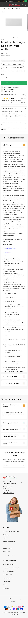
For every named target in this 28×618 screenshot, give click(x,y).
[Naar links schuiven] (10, 37)
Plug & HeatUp (6, 588)
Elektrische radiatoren (8, 571)
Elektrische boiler (7, 574)
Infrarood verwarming (8, 564)
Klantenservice (7, 534)
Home (2, 8)
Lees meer (23, 102)
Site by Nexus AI (15, 614)
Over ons (5, 538)
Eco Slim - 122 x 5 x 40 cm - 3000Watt (14, 71)
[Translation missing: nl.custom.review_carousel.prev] (23, 95)
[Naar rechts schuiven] (17, 37)
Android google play (10, 248)
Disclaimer (5, 545)
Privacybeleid (6, 551)
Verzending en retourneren (10, 555)
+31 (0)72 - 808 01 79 (8, 493)
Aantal (2, 74)
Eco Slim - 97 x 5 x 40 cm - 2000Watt (13, 67)
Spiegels (5, 584)
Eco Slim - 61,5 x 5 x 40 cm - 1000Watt (13, 61)
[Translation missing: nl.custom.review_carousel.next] (26, 95)
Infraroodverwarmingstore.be (12, 612)
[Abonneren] (23, 465)
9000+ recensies (9, 1)
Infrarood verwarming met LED (11, 568)
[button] (2, 4)
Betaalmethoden (7, 548)
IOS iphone (7, 252)
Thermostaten (6, 581)
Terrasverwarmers (8, 578)
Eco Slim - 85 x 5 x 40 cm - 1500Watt (12, 64)
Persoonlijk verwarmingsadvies (11, 531)
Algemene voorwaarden (9, 541)
